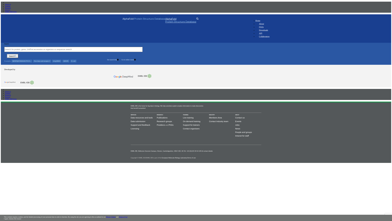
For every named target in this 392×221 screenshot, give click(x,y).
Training (7, 6)
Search (6, 44)
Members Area (215, 118)
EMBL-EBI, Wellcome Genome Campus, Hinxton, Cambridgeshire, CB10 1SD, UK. (157, 151)
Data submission (138, 121)
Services (7, 10)
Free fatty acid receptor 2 (42, 61)
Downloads (263, 30)
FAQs (261, 27)
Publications (162, 118)
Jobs (237, 125)
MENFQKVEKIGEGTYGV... (21, 61)
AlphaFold (180, 20)
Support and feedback (140, 125)
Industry (212, 114)
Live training (188, 118)
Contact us (240, 118)
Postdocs (161, 125)
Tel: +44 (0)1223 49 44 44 (192, 151)
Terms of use (191, 158)
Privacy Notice (111, 217)
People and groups (243, 132)
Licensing (135, 129)
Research (8, 8)
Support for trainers (191, 125)
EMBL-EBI (9, 2)
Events (238, 121)
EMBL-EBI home (11, 12)
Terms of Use (123, 217)
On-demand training (191, 121)
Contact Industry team (218, 121)
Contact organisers (191, 129)
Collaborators (264, 36)
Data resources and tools (142, 118)
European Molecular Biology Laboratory (174, 158)
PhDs (171, 125)
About (261, 24)
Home (257, 21)
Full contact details (207, 151)
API (260, 33)
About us (8, 4)
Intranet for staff (242, 136)
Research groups (164, 121)
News (237, 129)
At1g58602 (56, 61)
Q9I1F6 (65, 61)
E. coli (73, 61)
